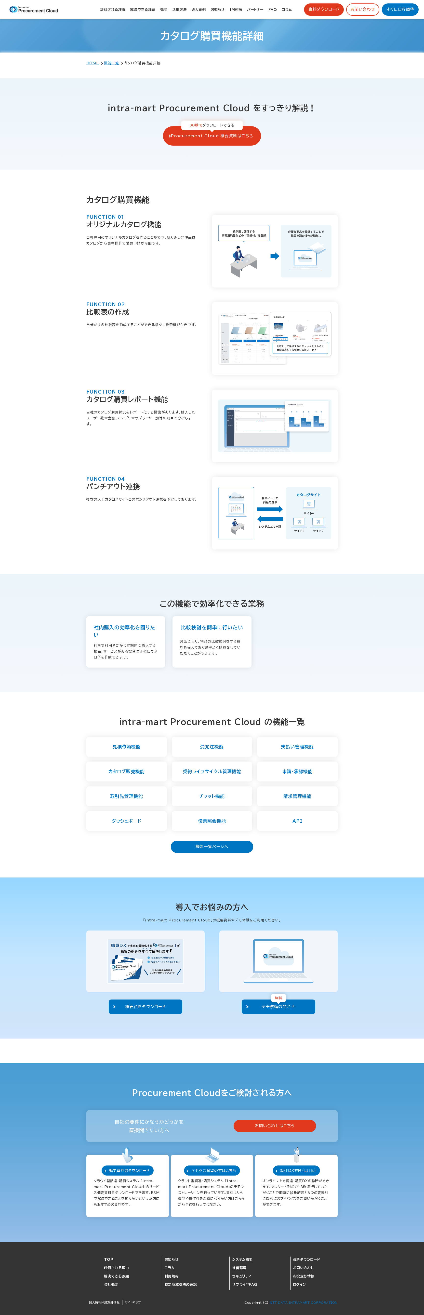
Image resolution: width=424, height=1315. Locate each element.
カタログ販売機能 (126, 771)
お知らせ (218, 9)
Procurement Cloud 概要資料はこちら (212, 136)
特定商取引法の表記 (181, 1284)
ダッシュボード (127, 821)
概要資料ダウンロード (145, 1007)
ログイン (299, 1284)
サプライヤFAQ (244, 1284)
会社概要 (111, 1284)
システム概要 (242, 1259)
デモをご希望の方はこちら (214, 1170)
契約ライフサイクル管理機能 (212, 771)
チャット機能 (212, 796)
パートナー (255, 9)
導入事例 (198, 9)
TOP (108, 1259)
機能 (163, 9)
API (297, 821)
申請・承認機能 (297, 771)
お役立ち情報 (303, 1276)
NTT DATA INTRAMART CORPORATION (304, 1302)
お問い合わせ (363, 9)
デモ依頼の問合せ (278, 1007)
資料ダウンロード (323, 9)
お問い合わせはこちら (275, 1126)
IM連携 (236, 9)
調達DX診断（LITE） (298, 1170)
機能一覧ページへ (212, 847)
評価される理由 (112, 9)
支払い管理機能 (297, 746)
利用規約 (172, 1276)
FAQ (272, 9)
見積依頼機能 (127, 746)
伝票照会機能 (212, 821)
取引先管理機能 (126, 796)
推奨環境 (239, 1268)
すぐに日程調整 (400, 9)
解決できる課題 (142, 9)
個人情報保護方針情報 (104, 1302)
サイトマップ (133, 1302)
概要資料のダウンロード (129, 1170)
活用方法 (179, 9)
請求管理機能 (297, 796)
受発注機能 (212, 746)
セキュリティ (242, 1276)
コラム (287, 9)
